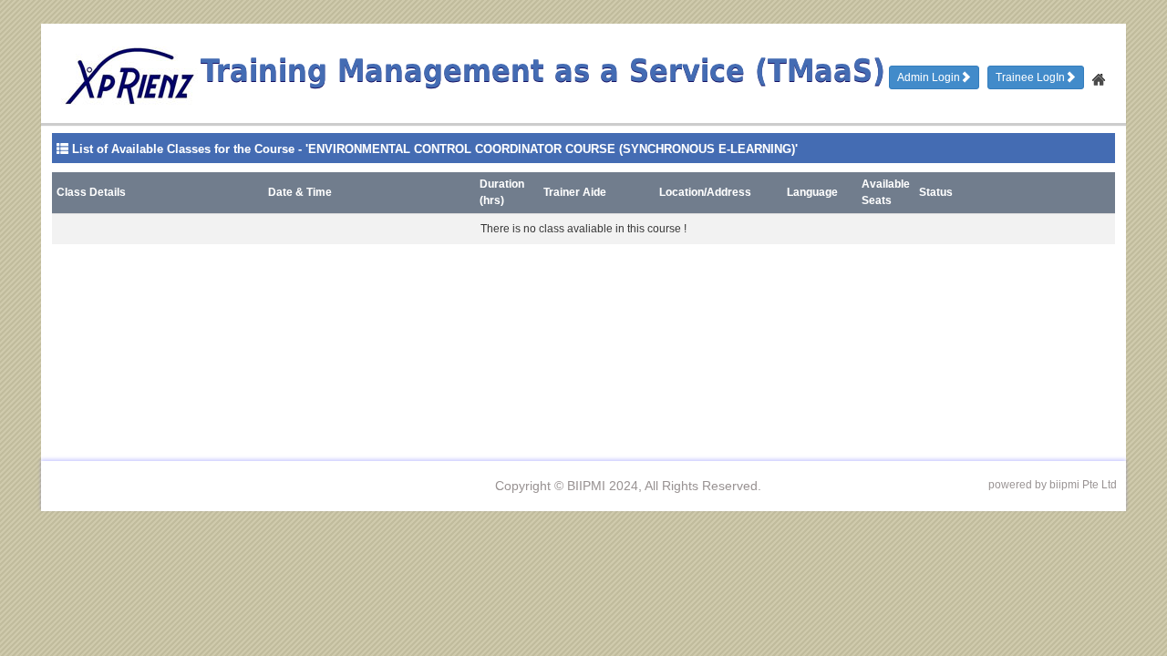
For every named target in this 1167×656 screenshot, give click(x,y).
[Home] (1099, 74)
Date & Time (300, 192)
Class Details (91, 192)
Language (812, 192)
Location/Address (705, 192)
